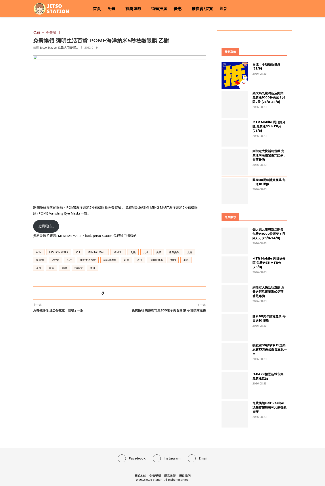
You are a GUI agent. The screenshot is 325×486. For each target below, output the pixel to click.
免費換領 (174, 252)
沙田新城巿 (156, 260)
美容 (186, 260)
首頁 (97, 8)
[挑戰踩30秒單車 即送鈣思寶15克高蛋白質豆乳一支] (235, 356)
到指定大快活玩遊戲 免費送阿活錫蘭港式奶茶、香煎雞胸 (269, 155)
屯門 (69, 260)
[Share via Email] (134, 293)
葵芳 (51, 268)
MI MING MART (97, 252)
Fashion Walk (58, 252)
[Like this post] (107, 293)
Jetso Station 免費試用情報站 (59, 47)
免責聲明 (155, 476)
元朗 (146, 252)
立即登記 (46, 226)
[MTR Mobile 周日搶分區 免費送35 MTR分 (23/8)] (235, 133)
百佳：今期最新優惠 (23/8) (266, 66)
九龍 (133, 252)
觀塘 (64, 268)
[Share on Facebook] (113, 293)
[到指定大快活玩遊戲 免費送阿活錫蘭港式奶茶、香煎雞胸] (235, 162)
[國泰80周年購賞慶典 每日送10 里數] (235, 191)
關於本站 (140, 476)
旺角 (126, 260)
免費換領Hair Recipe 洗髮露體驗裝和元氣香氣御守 (269, 407)
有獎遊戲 (133, 8)
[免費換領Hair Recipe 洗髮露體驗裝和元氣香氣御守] (235, 414)
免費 (111, 8)
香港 (92, 268)
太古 (189, 252)
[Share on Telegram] (128, 293)
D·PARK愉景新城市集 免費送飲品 (267, 376)
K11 (78, 252)
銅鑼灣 (78, 268)
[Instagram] (278, 8)
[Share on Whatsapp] (123, 293)
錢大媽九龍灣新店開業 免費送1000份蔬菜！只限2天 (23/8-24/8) (268, 97)
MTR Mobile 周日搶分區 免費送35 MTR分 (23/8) (268, 126)
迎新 (224, 8)
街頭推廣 (159, 8)
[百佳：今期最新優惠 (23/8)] (235, 75)
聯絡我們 (185, 476)
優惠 (178, 8)
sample (118, 252)
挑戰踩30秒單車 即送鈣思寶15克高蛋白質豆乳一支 (269, 349)
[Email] (283, 8)
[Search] (289, 8)
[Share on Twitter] (118, 293)
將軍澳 (40, 260)
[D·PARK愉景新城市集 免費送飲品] (235, 385)
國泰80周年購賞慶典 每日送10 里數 (269, 182)
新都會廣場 (110, 260)
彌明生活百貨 (88, 260)
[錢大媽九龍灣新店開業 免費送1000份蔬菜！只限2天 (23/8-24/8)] (235, 104)
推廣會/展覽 (202, 8)
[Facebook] (272, 8)
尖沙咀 (55, 260)
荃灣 (38, 268)
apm (39, 252)
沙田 (139, 260)
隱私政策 (170, 476)
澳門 (173, 260)
